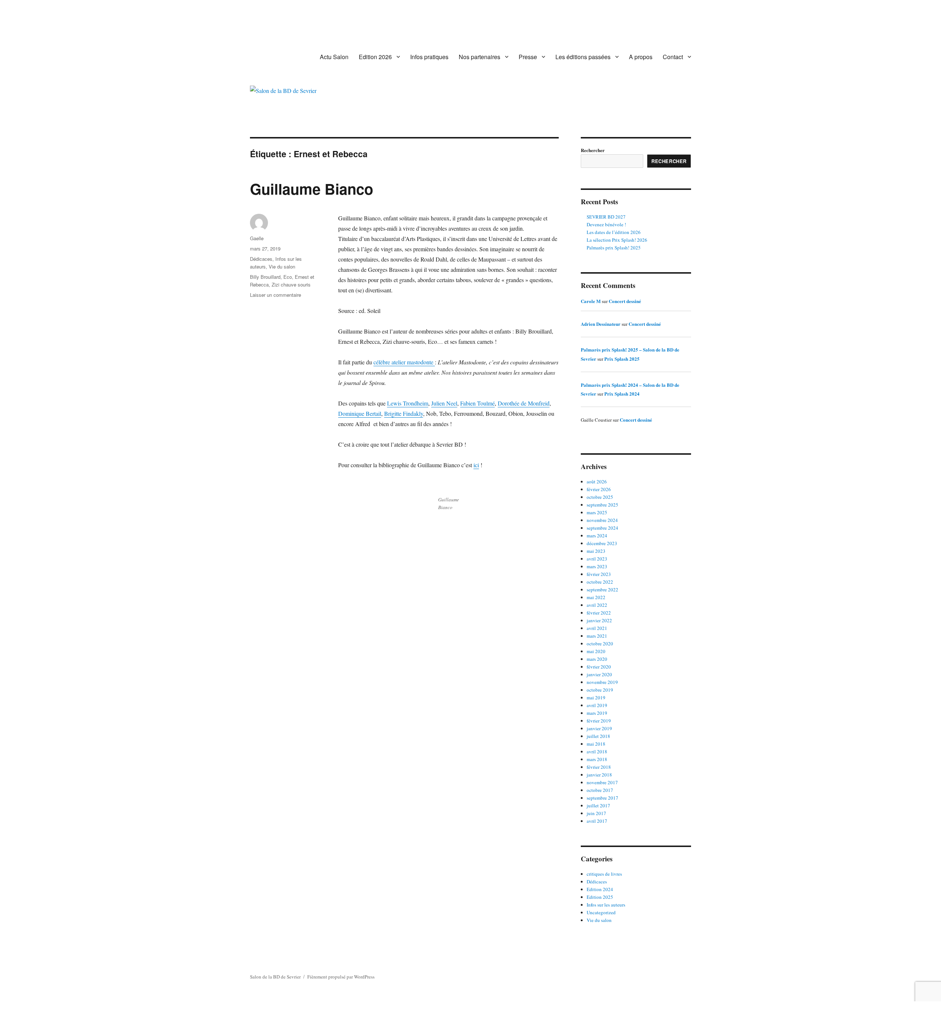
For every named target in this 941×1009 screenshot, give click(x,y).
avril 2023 (597, 558)
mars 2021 (597, 636)
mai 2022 (596, 597)
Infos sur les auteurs (606, 904)
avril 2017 (597, 821)
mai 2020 (596, 651)
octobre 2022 (600, 582)
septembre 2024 (602, 528)
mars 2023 (597, 566)
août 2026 (597, 481)
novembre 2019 (602, 682)
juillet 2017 (598, 805)
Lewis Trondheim (407, 403)
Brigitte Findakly (403, 413)
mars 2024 (597, 535)
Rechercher (593, 150)
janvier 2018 (599, 774)
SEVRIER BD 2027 (606, 216)
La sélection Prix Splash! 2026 (617, 240)
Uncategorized (601, 912)
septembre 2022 (602, 589)
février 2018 (599, 767)
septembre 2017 (602, 797)
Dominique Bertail (359, 413)
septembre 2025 (602, 504)
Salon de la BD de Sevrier (275, 976)
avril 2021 (597, 628)
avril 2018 (597, 751)
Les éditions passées (583, 57)
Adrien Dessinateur (600, 323)
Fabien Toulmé (477, 403)
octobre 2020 (600, 643)
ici (476, 465)
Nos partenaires (479, 57)
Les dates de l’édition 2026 (614, 232)
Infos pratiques (429, 57)
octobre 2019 (600, 690)
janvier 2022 (599, 620)
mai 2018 (596, 743)
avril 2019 (597, 705)
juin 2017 (596, 813)
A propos (640, 57)
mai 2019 (596, 697)
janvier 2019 (599, 728)
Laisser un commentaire (275, 294)
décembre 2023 (602, 543)
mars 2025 (597, 512)
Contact (673, 57)
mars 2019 (597, 713)
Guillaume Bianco (311, 188)
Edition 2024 (600, 889)
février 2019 (599, 720)
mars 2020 (597, 659)
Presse (528, 57)
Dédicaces (261, 258)
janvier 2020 (599, 674)
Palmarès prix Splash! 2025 (614, 247)
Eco (287, 276)
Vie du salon (282, 266)
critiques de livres (604, 874)
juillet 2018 (598, 736)
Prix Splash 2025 (622, 358)
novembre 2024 (602, 520)
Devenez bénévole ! (606, 224)
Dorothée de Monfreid (524, 403)
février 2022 (599, 612)
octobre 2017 (600, 790)
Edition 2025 (600, 897)
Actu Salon (334, 57)
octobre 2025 (600, 497)
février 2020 (599, 666)
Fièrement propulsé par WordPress (341, 976)
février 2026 (599, 489)
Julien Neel (444, 403)
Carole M (591, 301)
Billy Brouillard (265, 276)
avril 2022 (597, 605)
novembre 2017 (602, 782)
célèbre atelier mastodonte (404, 362)
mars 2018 (597, 759)
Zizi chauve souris (291, 284)
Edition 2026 (375, 57)
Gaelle (257, 238)
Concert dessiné (625, 301)
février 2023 (599, 574)
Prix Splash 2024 (622, 393)
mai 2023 (596, 551)
